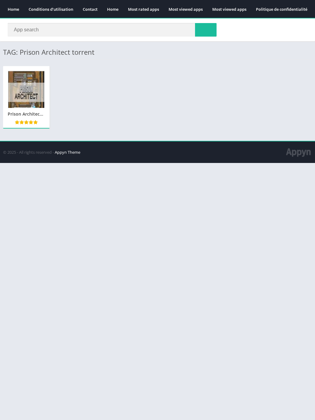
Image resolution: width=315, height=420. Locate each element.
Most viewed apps (186, 9)
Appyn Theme (67, 152)
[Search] (206, 30)
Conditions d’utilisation (51, 9)
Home (13, 9)
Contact (90, 9)
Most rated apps (143, 9)
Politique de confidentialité (281, 9)
